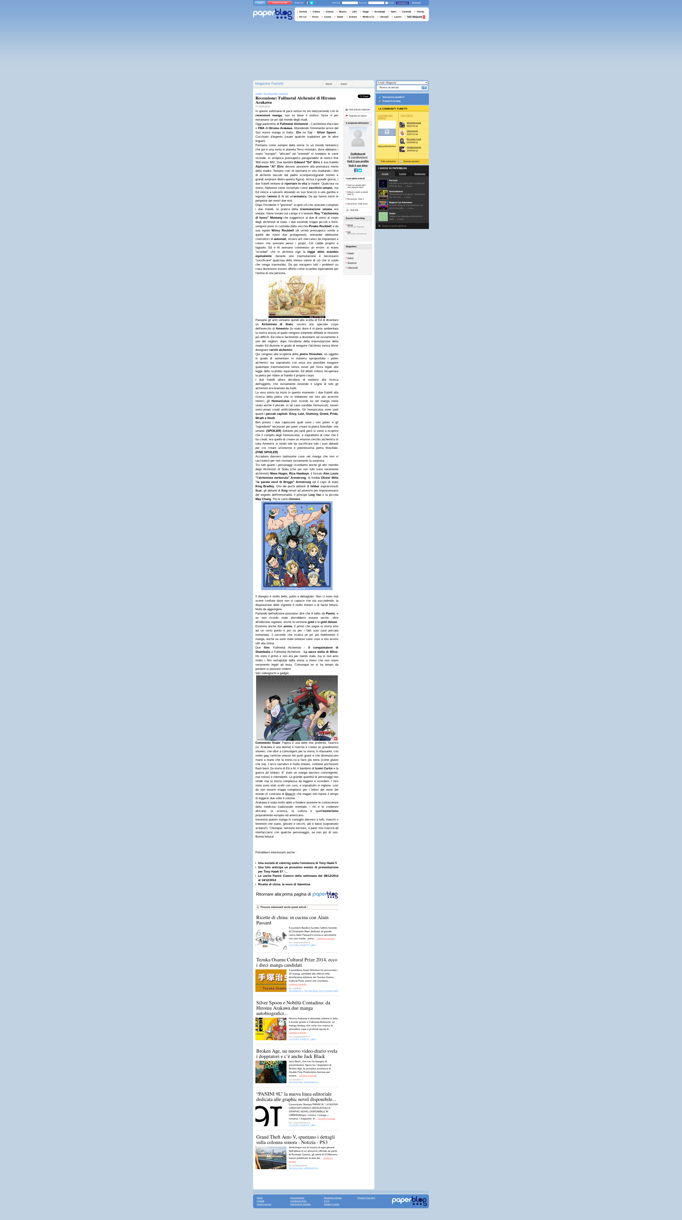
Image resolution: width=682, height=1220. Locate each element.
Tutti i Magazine (415, 17)
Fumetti (350, 253)
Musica (343, 11)
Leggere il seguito (325, 938)
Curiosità (406, 11)
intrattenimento (414, 147)
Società (303, 11)
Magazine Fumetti (269, 83)
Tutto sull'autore (388, 161)
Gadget (350, 257)
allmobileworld (414, 123)
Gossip (420, 11)
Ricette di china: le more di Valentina (284, 884)
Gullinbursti (264, 106)
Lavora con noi (264, 1204)
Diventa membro (411, 161)
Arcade (385, 174)
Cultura (316, 11)
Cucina (327, 17)
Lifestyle (384, 17)
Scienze (353, 17)
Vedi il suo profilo (358, 161)
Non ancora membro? (394, 97)
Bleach (289, 794)
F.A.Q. (327, 1201)
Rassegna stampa (333, 1198)
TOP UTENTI (406, 115)
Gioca (409, 186)
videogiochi (412, 131)
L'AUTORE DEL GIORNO (385, 116)
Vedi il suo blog (357, 165)
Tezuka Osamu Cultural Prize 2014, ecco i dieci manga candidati (296, 962)
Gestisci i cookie (332, 1204)
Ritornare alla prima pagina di (284, 894)
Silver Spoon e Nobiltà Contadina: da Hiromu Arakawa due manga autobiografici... (293, 1007)
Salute (340, 17)
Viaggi (365, 11)
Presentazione (297, 1198)
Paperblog (272, 14)
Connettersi (402, 3)
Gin (349, 231)
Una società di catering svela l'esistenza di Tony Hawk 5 (297, 863)
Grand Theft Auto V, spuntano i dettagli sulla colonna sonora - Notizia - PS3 (295, 1139)
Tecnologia (351, 262)
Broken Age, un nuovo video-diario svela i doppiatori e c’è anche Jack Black (296, 1053)
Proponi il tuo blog (391, 101)
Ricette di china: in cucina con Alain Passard (292, 920)
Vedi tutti (354, 210)
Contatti (260, 1201)
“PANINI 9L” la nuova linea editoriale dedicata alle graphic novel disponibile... (296, 1096)
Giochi (329, 84)
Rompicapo (420, 174)
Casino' (402, 174)
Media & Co (368, 17)
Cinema (330, 11)
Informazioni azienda (300, 1204)
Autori (344, 84)
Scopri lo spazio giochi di (394, 226)
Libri (354, 11)
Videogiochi (352, 267)
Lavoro (397, 17)
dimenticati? (416, 3)
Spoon (350, 224)
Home (259, 3)
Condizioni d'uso (298, 1201)
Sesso (315, 17)
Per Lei (302, 17)
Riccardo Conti (414, 139)
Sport (393, 11)
